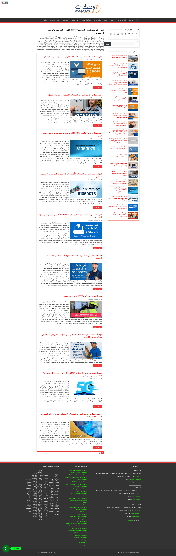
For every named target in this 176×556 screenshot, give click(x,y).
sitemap (130, 520)
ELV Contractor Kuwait (80, 496)
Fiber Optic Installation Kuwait (78, 498)
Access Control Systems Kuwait (77, 470)
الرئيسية (136, 20)
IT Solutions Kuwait (81, 514)
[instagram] (110, 33)
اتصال (46, 20)
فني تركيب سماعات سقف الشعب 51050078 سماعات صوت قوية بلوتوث (119, 115)
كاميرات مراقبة (122, 20)
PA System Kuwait (81, 521)
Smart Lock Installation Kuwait (78, 526)
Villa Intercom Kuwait (80, 535)
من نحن (131, 20)
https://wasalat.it (136, 496)
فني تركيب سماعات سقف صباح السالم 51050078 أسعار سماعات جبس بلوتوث (118, 123)
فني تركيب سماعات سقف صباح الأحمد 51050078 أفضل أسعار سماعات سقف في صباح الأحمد (118, 140)
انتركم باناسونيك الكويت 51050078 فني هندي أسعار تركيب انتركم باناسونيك (119, 98)
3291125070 (137, 493)
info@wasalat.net (136, 482)
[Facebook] (132, 33)
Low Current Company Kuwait (78, 516)
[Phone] (6, 548)
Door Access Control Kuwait (78, 493)
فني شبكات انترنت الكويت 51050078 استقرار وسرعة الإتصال (75, 95)
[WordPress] (114, 33)
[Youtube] (118, 33)
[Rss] (136, 33)
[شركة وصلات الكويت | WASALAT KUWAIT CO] (88, 8)
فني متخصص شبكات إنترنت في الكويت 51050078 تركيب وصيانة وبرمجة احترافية (118, 206)
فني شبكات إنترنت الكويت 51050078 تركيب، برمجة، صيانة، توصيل (73, 57)
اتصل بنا (84, 540)
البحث (136, 41)
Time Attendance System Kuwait (77, 530)
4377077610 (137, 510)
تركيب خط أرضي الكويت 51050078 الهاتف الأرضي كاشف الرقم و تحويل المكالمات (118, 181)
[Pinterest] (125, 33)
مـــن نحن (84, 544)
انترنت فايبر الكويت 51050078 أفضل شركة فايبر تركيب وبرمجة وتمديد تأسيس (118, 198)
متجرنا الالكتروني (54, 20)
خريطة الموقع (83, 542)
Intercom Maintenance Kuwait (78, 507)
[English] (3, 2)
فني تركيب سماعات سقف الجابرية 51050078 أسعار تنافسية (119, 107)
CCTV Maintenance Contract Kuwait (76, 484)
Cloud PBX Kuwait (81, 491)
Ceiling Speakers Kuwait (80, 489)
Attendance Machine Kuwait (78, 472)
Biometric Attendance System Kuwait (76, 477)
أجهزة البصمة (75, 20)
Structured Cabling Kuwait (79, 528)
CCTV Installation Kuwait (79, 482)
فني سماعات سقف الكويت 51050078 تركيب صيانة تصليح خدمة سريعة (119, 214)
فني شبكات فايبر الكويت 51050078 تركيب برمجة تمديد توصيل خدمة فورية (118, 189)
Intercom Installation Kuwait (79, 505)
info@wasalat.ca (136, 516)
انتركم (106, 20)
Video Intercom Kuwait (80, 533)
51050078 (138, 476)
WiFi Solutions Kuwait (80, 537)
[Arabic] (6, 2)
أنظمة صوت (97, 20)
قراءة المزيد (97, 87)
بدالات (113, 20)
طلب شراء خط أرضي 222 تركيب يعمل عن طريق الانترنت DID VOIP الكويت (118, 65)
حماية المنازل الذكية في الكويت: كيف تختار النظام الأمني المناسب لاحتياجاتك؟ (118, 165)
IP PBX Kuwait (82, 512)
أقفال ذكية (65, 20)
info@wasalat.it (136, 499)
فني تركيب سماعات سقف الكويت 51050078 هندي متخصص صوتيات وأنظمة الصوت (118, 82)
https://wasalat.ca (136, 513)
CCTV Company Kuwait (80, 479)
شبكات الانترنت (86, 20)
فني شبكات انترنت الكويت (94, 59)
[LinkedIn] (121, 33)
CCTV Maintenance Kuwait (79, 486)
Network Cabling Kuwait (80, 519)
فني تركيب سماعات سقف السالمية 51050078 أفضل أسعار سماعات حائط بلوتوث (118, 131)
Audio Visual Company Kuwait (78, 475)
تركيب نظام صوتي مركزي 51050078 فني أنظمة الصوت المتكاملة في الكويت (119, 73)
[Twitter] (129, 33)
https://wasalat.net (135, 479)
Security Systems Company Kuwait (76, 523)
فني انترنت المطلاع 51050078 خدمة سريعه (83, 296)
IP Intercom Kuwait (81, 509)
